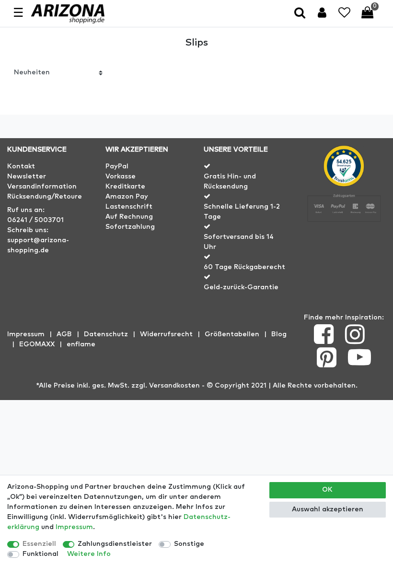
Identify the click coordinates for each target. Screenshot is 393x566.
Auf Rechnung (129, 216)
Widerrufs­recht (166, 334)
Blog (279, 334)
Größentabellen (232, 334)
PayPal (116, 166)
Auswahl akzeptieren (327, 509)
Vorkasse (120, 176)
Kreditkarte (125, 186)
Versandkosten (174, 385)
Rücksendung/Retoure (44, 196)
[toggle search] (300, 13)
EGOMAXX (37, 344)
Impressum (26, 334)
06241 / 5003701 (35, 220)
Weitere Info (89, 554)
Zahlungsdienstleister (115, 544)
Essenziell (39, 544)
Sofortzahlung (130, 227)
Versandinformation (42, 186)
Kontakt (21, 166)
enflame (81, 344)
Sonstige (189, 544)
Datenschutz (106, 334)
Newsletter (26, 176)
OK (327, 489)
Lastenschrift (128, 206)
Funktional (40, 554)
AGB (64, 334)
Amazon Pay (126, 196)
